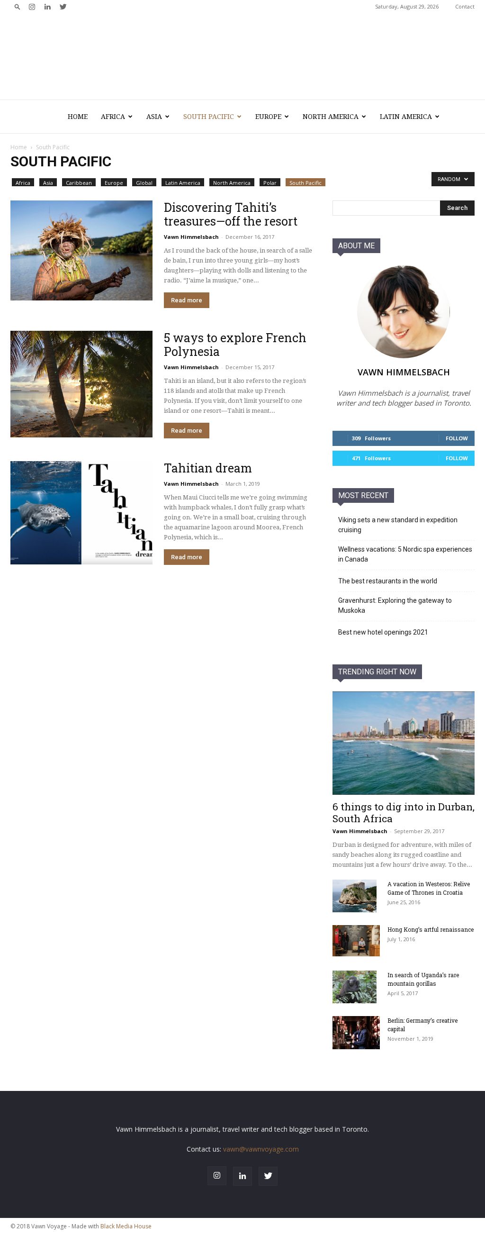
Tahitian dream (208, 468)
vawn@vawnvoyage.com (261, 1148)
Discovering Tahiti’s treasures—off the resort (230, 214)
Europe (268, 116)
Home (78, 116)
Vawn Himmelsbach (191, 236)
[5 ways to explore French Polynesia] (81, 384)
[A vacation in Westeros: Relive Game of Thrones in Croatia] (354, 896)
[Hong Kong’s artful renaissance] (356, 941)
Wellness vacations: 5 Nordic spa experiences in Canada (405, 554)
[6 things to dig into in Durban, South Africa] (403, 743)
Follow (457, 438)
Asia (154, 116)
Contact (465, 6)
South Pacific (208, 116)
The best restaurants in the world (387, 581)
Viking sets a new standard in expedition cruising (398, 525)
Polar (270, 182)
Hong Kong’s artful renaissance (430, 929)
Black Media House (126, 1226)
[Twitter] (63, 6)
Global (144, 182)
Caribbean (79, 182)
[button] (17, 6)
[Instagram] (32, 6)
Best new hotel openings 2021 (383, 632)
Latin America (406, 116)
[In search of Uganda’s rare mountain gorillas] (354, 987)
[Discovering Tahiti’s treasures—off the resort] (81, 250)
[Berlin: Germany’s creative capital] (356, 1032)
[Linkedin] (47, 6)
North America (331, 116)
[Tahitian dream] (81, 512)
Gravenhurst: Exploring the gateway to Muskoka (395, 605)
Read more (186, 300)
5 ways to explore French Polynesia (235, 344)
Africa (113, 116)
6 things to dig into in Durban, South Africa (403, 812)
